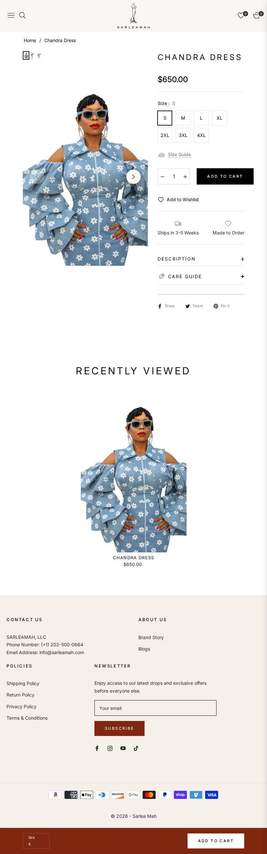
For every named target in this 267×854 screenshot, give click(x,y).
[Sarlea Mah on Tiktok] (138, 748)
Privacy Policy (21, 706)
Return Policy (21, 694)
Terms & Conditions (27, 718)
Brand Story (151, 637)
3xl (183, 135)
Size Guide (179, 154)
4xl (201, 135)
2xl (165, 135)
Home (30, 40)
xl (219, 118)
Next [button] (133, 177)
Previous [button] (37, 177)
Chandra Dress (133, 557)
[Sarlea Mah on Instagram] (110, 748)
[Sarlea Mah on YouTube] (123, 748)
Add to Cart (216, 840)
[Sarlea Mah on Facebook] (97, 748)
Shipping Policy (23, 683)
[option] (85, 172)
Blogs (144, 649)
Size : (166, 103)
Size (31, 837)
